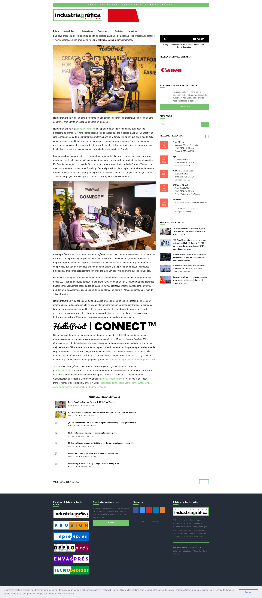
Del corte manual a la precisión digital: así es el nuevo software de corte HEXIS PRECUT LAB (189, 232)
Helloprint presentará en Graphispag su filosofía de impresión (93, 464)
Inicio (56, 31)
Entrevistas (87, 31)
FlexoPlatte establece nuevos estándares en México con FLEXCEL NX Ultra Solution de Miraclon (189, 269)
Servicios (155, 521)
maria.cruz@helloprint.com (111, 379)
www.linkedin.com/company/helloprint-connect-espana (79, 387)
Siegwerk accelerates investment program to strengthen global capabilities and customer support (190, 280)
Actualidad (69, 31)
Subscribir (185, 107)
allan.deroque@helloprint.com (115, 383)
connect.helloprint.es (85, 129)
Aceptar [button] (248, 592)
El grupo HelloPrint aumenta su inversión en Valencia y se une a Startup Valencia (102, 412)
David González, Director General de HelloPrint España (91, 402)
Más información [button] (66, 594)
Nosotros (133, 31)
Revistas (119, 31)
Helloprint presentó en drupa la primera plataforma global (92, 433)
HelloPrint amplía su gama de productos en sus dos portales (93, 453)
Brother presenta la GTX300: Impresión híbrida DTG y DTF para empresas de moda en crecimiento (189, 257)
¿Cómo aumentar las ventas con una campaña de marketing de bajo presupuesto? (102, 423)
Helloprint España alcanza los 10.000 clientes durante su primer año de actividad (101, 443)
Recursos (103, 31)
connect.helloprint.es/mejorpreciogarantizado (132, 359)
